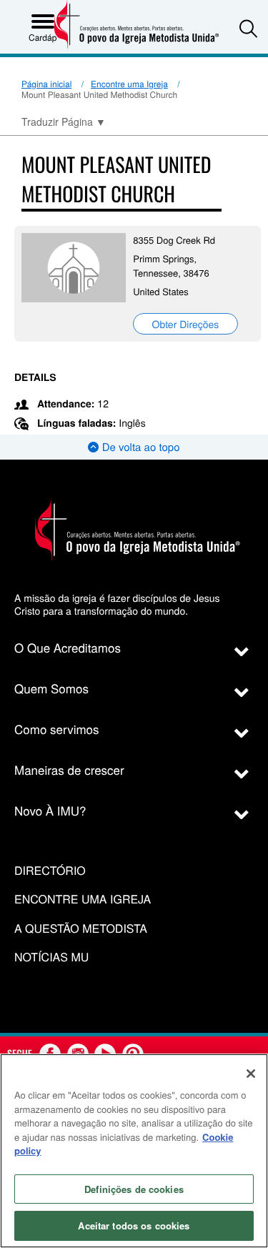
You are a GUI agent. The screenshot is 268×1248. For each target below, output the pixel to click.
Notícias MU (51, 957)
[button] (248, 28)
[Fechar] (251, 1073)
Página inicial (46, 84)
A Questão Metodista (80, 928)
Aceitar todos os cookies (133, 1225)
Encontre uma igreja (82, 899)
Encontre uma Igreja (129, 84)
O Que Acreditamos (67, 647)
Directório (50, 870)
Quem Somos (51, 688)
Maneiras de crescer (69, 769)
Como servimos (56, 729)
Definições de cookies (134, 1189)
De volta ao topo (139, 447)
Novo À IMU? (50, 810)
